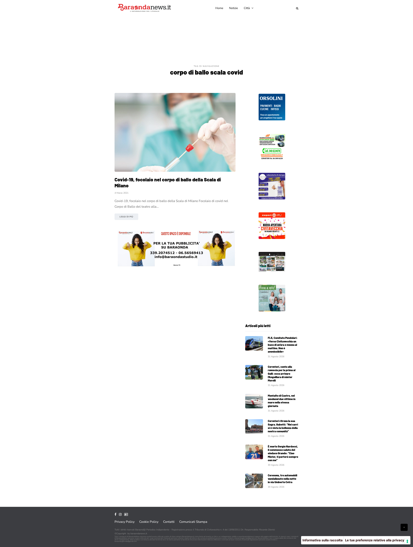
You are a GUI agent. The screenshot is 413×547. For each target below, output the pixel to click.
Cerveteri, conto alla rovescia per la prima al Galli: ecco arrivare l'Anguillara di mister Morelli (281, 373)
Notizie (233, 8)
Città (247, 8)
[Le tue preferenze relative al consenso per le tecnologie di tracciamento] (407, 541)
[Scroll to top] (404, 527)
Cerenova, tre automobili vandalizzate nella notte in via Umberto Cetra (282, 479)
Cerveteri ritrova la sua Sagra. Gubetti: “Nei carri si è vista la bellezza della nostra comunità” (283, 426)
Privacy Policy (125, 522)
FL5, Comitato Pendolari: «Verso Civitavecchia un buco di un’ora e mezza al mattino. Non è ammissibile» (282, 344)
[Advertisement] (206, 40)
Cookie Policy (148, 522)
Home (219, 8)
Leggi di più (126, 216)
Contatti (169, 522)
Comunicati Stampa (193, 522)
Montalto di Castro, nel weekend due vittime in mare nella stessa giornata (281, 400)
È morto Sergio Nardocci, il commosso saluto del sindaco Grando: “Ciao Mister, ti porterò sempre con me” (283, 453)
